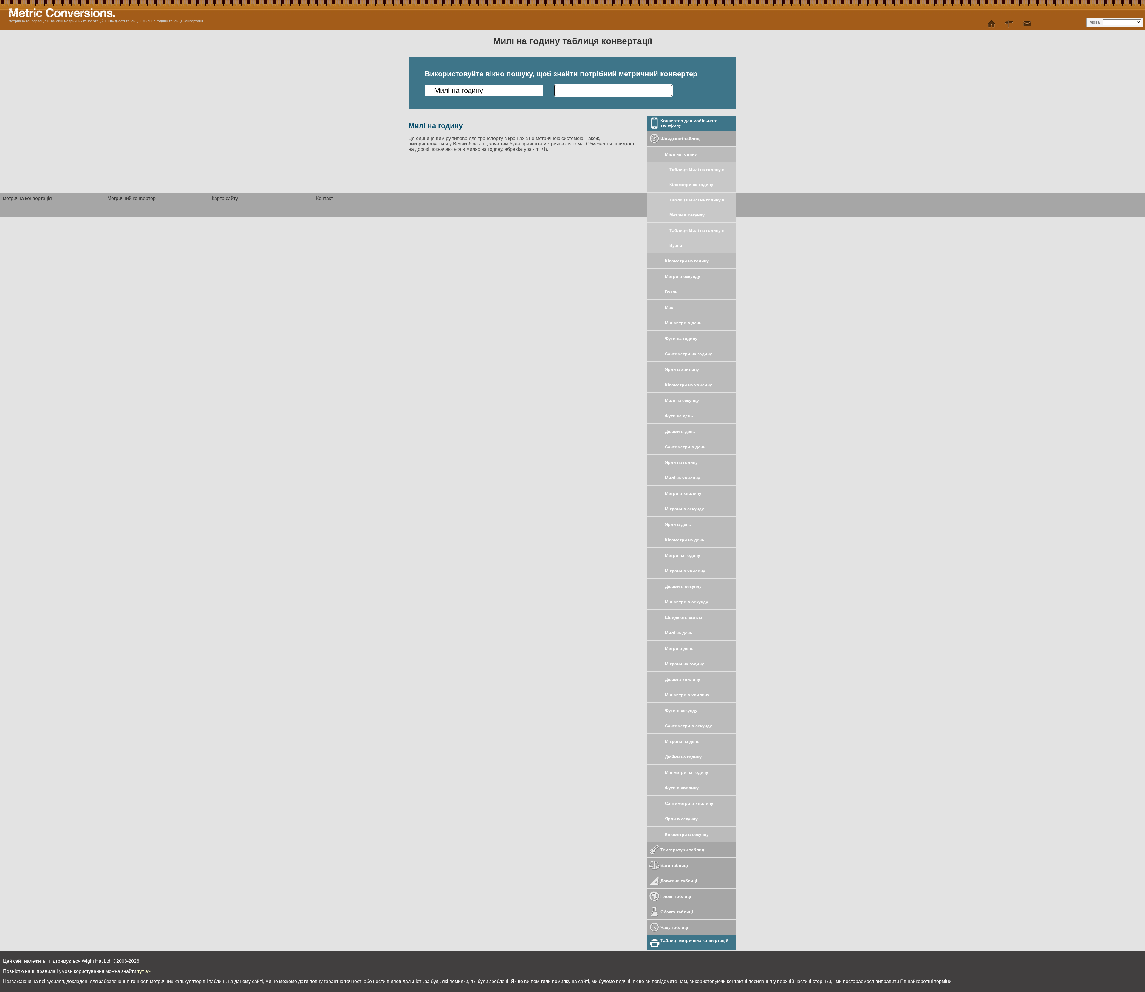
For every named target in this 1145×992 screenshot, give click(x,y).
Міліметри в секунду (686, 601)
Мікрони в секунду (684, 508)
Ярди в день (678, 524)
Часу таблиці (674, 927)
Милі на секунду (682, 400)
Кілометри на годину (687, 260)
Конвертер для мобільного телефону (689, 123)
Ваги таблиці (674, 865)
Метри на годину (682, 555)
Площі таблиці (675, 896)
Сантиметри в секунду (688, 725)
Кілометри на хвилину (688, 384)
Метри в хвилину (683, 493)
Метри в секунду (682, 276)
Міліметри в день (683, 322)
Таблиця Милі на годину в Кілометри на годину (697, 177)
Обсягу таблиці (676, 911)
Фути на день (679, 415)
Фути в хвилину (682, 787)
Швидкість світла (683, 617)
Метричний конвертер (131, 198)
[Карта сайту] (1009, 24)
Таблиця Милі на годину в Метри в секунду (697, 207)
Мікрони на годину (684, 663)
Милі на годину (681, 154)
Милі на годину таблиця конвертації (173, 21)
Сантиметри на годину (688, 353)
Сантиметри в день (685, 446)
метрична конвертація (28, 21)
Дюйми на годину (683, 756)
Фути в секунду (681, 710)
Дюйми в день (680, 431)
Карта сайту (225, 198)
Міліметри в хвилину (687, 694)
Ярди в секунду (681, 818)
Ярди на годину (681, 462)
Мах (669, 307)
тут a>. (144, 971)
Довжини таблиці (678, 880)
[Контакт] (1027, 24)
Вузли (671, 291)
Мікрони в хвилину (685, 570)
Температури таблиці (682, 849)
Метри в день (679, 648)
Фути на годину (681, 338)
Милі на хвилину (682, 477)
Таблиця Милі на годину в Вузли (697, 238)
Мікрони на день (682, 741)
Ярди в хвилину (682, 369)
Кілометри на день (684, 539)
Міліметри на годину (686, 772)
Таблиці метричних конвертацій (77, 21)
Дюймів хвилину (682, 679)
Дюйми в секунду (683, 586)
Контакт (324, 198)
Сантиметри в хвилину (689, 803)
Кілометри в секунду (687, 834)
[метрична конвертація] (991, 24)
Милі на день (678, 632)
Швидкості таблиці (123, 21)
